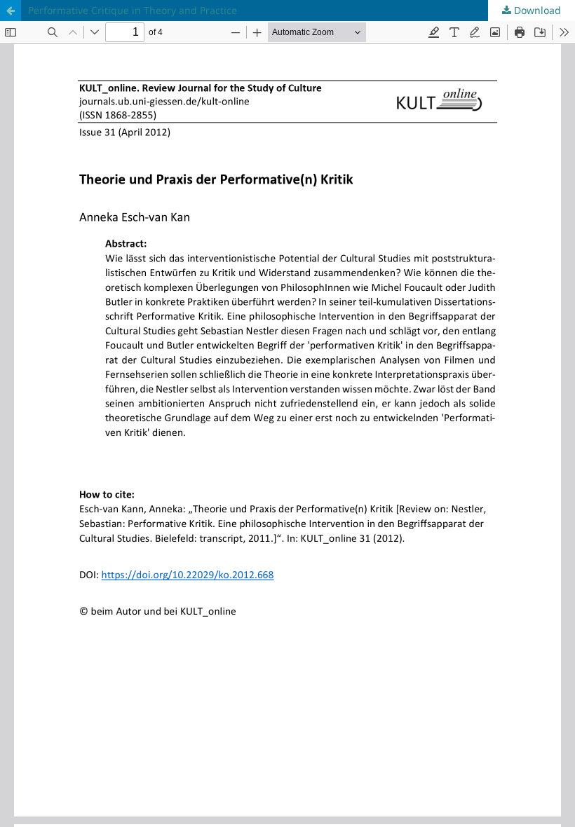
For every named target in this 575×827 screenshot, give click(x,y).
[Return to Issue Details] (10, 10)
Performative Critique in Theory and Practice (132, 10)
